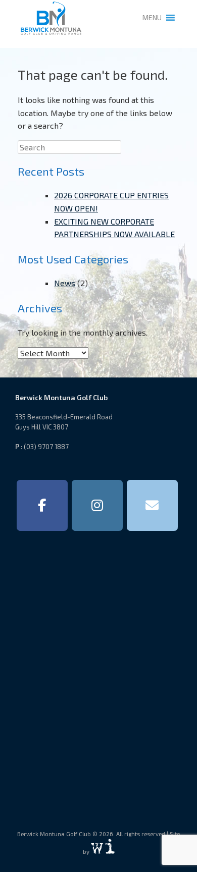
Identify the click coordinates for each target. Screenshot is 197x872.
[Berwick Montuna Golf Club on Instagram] (97, 505)
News (64, 283)
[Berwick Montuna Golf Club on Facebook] (42, 505)
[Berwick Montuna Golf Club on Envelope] (152, 505)
